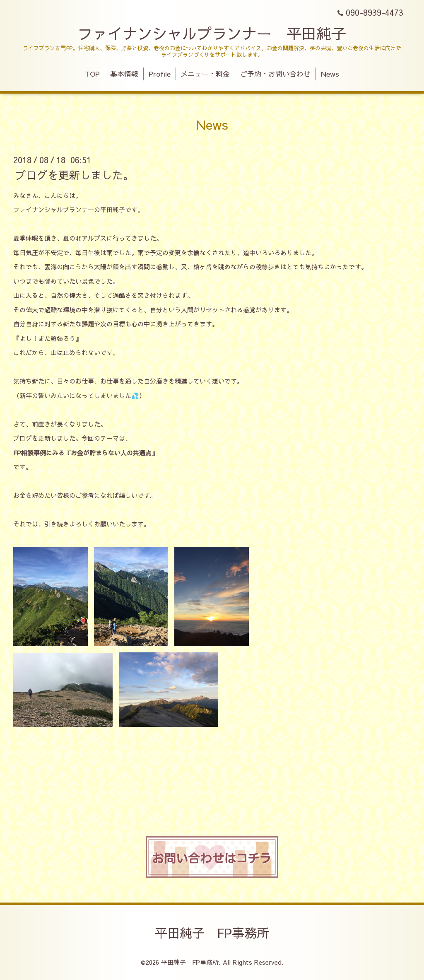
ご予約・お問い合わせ (275, 74)
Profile (160, 74)
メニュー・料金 (205, 74)
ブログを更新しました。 (74, 174)
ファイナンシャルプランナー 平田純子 (212, 33)
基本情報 (124, 74)
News (330, 74)
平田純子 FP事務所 (212, 932)
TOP (92, 74)
